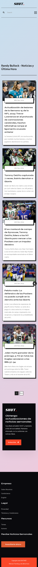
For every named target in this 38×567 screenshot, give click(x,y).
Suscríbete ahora (13, 544)
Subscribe (12, 442)
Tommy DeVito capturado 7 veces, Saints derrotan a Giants (19, 178)
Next (21, 393)
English (3, 497)
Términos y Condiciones (9, 513)
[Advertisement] (19, 39)
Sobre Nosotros (6, 489)
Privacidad (5, 509)
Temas (3, 524)
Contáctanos (5, 493)
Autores (4, 528)
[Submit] (3, 12)
